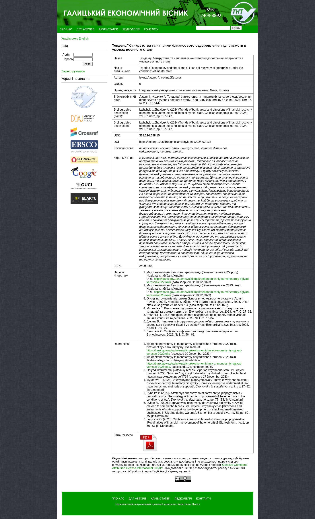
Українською (70, 38)
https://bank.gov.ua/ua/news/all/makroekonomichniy (187, 278)
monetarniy (232, 278)
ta (222, 278)
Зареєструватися (73, 71)
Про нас (66, 29)
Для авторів (86, 29)
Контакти (151, 29)
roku (168, 282)
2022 (161, 282)
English (84, 38)
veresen (152, 282)
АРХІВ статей (109, 29)
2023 (161, 295)
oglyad (244, 278)
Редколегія (131, 29)
